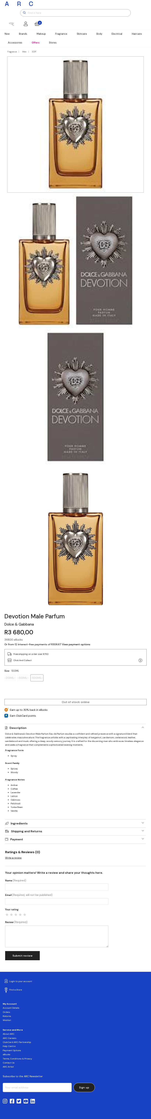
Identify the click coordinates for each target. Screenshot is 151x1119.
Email (28, 895)
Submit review (22, 955)
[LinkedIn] (32, 1101)
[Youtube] (26, 1101)
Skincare (82, 33)
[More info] (140, 660)
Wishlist (7, 1020)
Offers (35, 42)
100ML (37, 678)
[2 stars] (11, 914)
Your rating (11, 909)
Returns (7, 1016)
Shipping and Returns (26, 831)
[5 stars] (25, 914)
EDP (34, 51)
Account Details (11, 1007)
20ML (10, 678)
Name (15, 880)
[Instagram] (5, 1101)
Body (99, 33)
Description (18, 728)
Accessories (15, 42)
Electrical (117, 33)
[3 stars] (16, 914)
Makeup (41, 33)
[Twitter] (19, 1101)
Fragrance (61, 33)
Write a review (13, 857)
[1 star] (7, 914)
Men (24, 51)
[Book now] (11, 24)
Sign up (84, 1087)
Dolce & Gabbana (19, 624)
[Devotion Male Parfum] (75, 538)
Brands (23, 33)
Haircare (137, 33)
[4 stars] (20, 914)
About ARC (8, 1033)
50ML (23, 678)
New (7, 33)
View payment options (76, 644)
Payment (16, 839)
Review (16, 922)
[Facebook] (12, 1101)
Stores (53, 42)
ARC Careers (9, 1038)
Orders (6, 1012)
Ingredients (19, 823)
